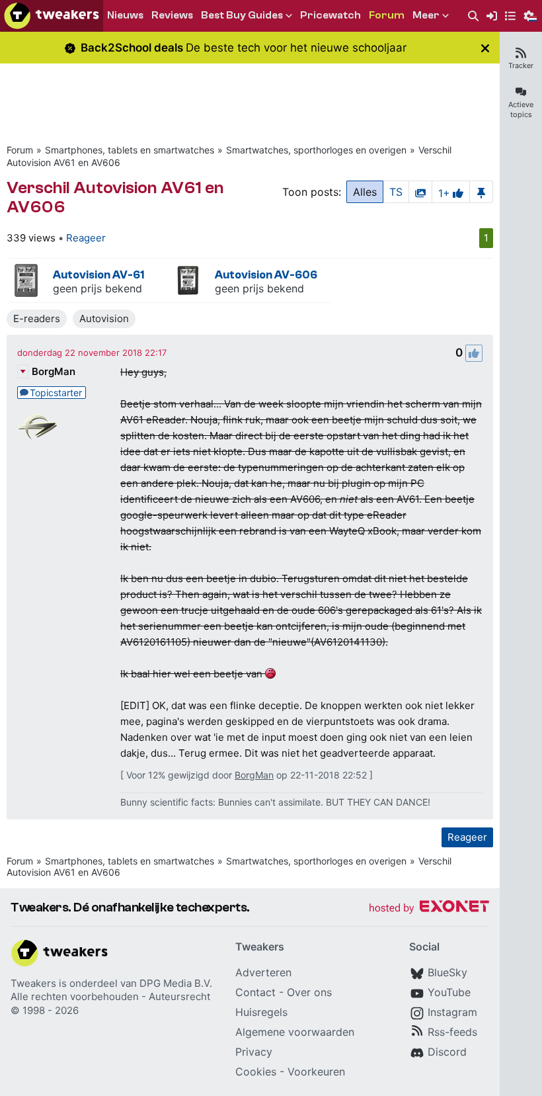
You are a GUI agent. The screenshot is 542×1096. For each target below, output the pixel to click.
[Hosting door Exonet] (429, 908)
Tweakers (33, 983)
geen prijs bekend (97, 288)
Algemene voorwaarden (294, 1031)
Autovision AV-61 (98, 275)
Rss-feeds (452, 1031)
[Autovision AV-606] (188, 280)
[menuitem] (473, 16)
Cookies (255, 1071)
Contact (255, 992)
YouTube (449, 992)
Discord (447, 1051)
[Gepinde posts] (481, 191)
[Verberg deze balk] (485, 48)
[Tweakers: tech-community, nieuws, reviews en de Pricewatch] (51, 16)
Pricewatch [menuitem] (330, 15)
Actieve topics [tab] (520, 109)
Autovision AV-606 (266, 275)
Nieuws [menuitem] (125, 15)
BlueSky (447, 972)
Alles (365, 191)
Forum (20, 149)
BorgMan (53, 371)
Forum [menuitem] (387, 15)
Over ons (309, 992)
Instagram (452, 1012)
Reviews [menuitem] (172, 15)
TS (396, 191)
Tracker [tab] (520, 65)
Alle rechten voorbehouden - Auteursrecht (110, 996)
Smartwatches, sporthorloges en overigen (316, 149)
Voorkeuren (316, 1071)
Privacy (253, 1051)
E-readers (36, 318)
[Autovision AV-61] (26, 280)
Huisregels (261, 1012)
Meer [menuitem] (426, 15)
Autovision (104, 318)
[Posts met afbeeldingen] (420, 191)
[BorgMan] (37, 426)
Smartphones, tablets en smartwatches (129, 149)
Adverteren (263, 972)
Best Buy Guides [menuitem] (242, 15)
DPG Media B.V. (175, 983)
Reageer (86, 238)
